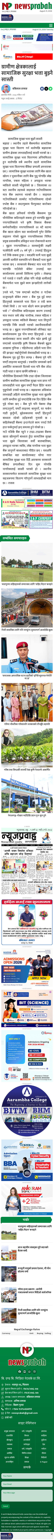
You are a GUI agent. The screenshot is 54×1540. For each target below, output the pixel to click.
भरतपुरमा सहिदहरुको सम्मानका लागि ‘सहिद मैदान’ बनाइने (27, 584)
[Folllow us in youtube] (25, 1371)
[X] (46, 89)
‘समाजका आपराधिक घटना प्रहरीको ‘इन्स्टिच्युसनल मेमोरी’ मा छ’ (27, 677)
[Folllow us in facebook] (19, 1371)
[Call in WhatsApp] (29, 1371)
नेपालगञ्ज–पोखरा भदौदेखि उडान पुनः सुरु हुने (27, 816)
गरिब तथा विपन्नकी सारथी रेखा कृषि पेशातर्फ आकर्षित (27, 770)
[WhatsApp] (50, 89)
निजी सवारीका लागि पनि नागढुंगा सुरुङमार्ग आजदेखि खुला (27, 630)
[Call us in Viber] (34, 1371)
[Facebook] (42, 89)
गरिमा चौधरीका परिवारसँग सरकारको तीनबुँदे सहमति (27, 724)
